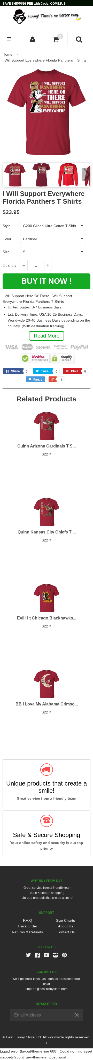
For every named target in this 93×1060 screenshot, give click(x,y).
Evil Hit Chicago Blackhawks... (46, 618)
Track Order (27, 926)
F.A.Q (27, 920)
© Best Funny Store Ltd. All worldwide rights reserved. (46, 1037)
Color (7, 239)
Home (7, 54)
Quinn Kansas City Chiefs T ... (47, 532)
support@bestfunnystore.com (46, 989)
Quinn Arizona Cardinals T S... (46, 446)
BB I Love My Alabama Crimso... (47, 704)
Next (86, 174)
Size (6, 252)
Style (7, 226)
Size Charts (65, 920)
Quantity (9, 265)
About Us (65, 926)
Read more (46, 336)
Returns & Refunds (27, 932)
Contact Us (66, 932)
